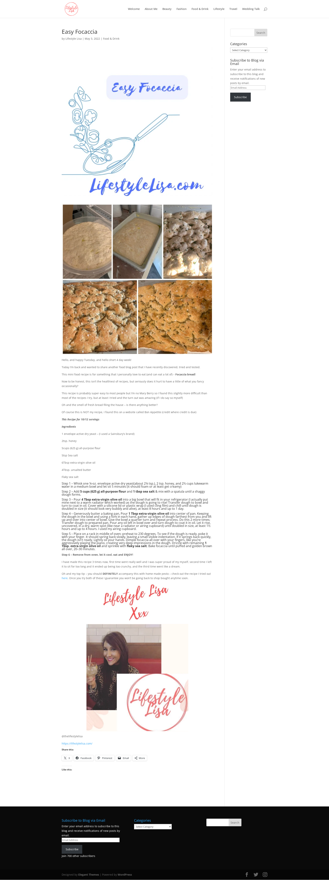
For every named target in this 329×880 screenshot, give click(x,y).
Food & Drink (200, 9)
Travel (233, 9)
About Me (151, 9)
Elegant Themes (88, 874)
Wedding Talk (251, 9)
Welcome (134, 9)
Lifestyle (218, 9)
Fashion (181, 9)
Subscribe (240, 97)
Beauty (167, 9)
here (65, 578)
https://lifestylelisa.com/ (77, 743)
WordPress (125, 874)
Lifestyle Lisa (73, 38)
